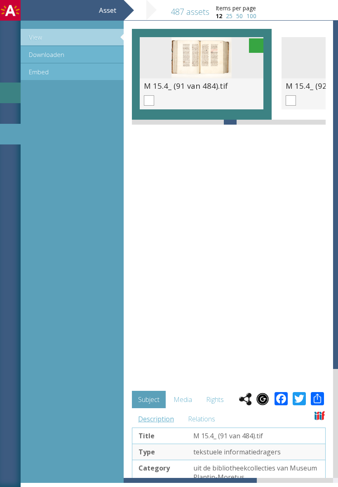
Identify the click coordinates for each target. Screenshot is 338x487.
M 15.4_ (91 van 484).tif (186, 85)
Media (183, 399)
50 (239, 16)
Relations (201, 418)
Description (156, 418)
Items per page (236, 8)
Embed (39, 72)
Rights (215, 399)
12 (219, 16)
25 (229, 16)
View (35, 37)
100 (251, 16)
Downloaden (46, 54)
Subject (149, 399)
